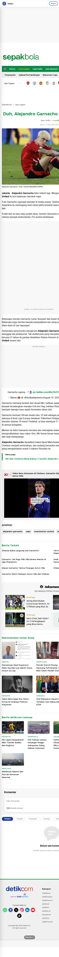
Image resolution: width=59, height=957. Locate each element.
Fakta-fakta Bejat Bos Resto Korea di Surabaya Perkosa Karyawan (15, 702)
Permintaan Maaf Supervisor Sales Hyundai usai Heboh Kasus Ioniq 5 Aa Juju (17, 668)
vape (28, 531)
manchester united (44, 531)
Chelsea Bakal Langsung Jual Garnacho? (20, 550)
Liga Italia (37, 69)
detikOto (45, 918)
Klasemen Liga (50, 75)
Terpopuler (10, 75)
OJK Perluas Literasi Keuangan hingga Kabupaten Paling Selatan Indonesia (37, 744)
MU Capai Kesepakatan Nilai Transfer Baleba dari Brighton (13, 743)
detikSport (46, 911)
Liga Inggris (24, 69)
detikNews (46, 893)
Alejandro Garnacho (23, 193)
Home (12, 69)
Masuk (53, 3)
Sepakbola (7, 104)
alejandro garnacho (12, 531)
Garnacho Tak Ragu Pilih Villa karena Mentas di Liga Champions (24, 560)
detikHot (45, 907)
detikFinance (47, 900)
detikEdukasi (47, 897)
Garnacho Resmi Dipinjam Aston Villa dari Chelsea (25, 574)
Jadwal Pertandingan (29, 75)
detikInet (45, 904)
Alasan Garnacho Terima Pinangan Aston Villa (23, 568)
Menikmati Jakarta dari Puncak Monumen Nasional (12, 774)
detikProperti (47, 922)
